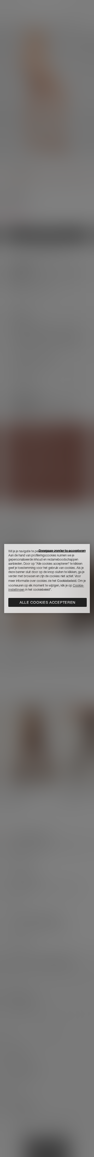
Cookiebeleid (66, 581)
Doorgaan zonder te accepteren (62, 551)
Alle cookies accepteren (47, 602)
